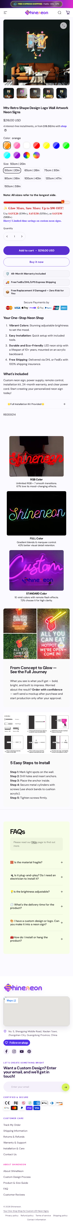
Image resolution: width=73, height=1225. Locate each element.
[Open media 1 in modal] (63, 25)
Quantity (8, 228)
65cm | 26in (31, 170)
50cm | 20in (12, 170)
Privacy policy (12, 1215)
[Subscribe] (65, 1087)
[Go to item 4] (48, 93)
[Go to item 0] (8, 93)
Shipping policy (60, 1215)
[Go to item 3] (35, 93)
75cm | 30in (51, 170)
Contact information (36, 1219)
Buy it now (36, 262)
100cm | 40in (32, 178)
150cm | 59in (12, 186)
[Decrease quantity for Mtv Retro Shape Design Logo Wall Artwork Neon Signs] (7, 236)
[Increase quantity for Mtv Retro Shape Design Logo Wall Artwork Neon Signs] (21, 236)
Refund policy (27, 1215)
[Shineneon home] (22, 988)
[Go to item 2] (22, 93)
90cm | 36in (12, 178)
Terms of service (43, 1215)
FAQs (34, 842)
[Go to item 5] (61, 93)
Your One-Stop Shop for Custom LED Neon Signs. (26, 1211)
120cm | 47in (53, 178)
